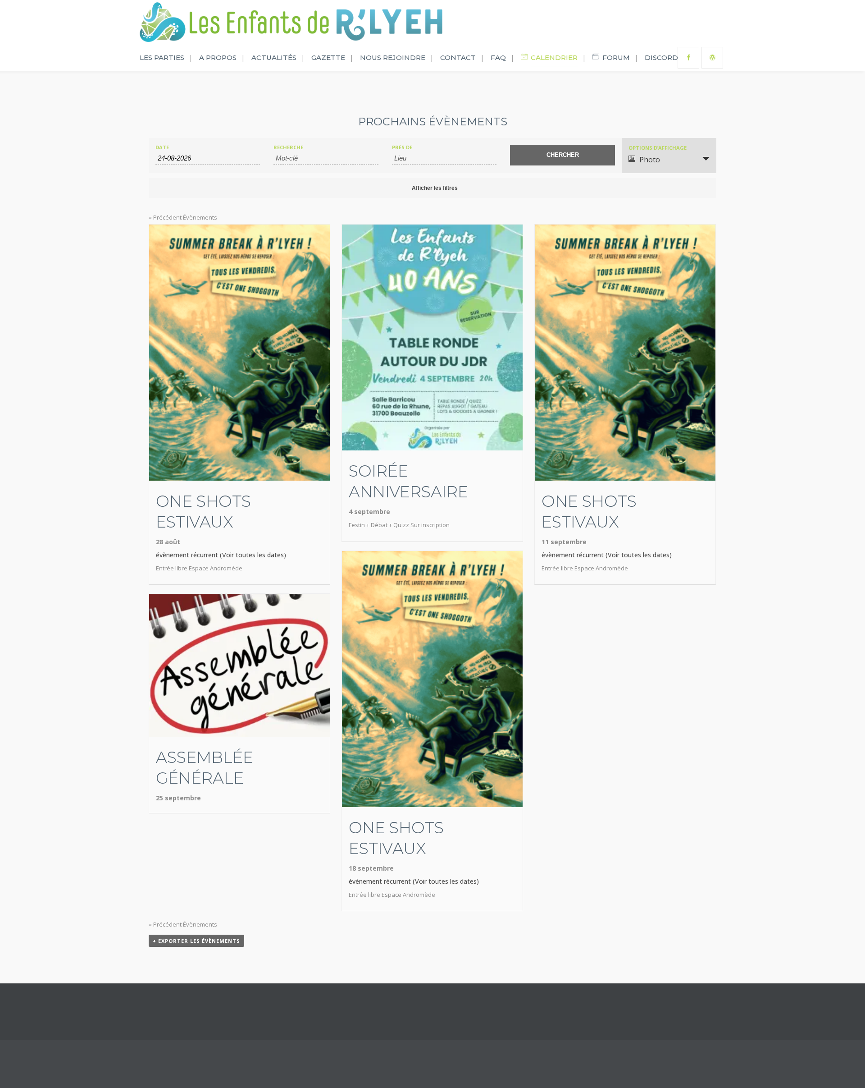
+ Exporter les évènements (196, 940)
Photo (649, 160)
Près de (402, 147)
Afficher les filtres (435, 188)
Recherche (288, 147)
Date (162, 147)
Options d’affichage (657, 147)
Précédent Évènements (183, 217)
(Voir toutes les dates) (253, 555)
